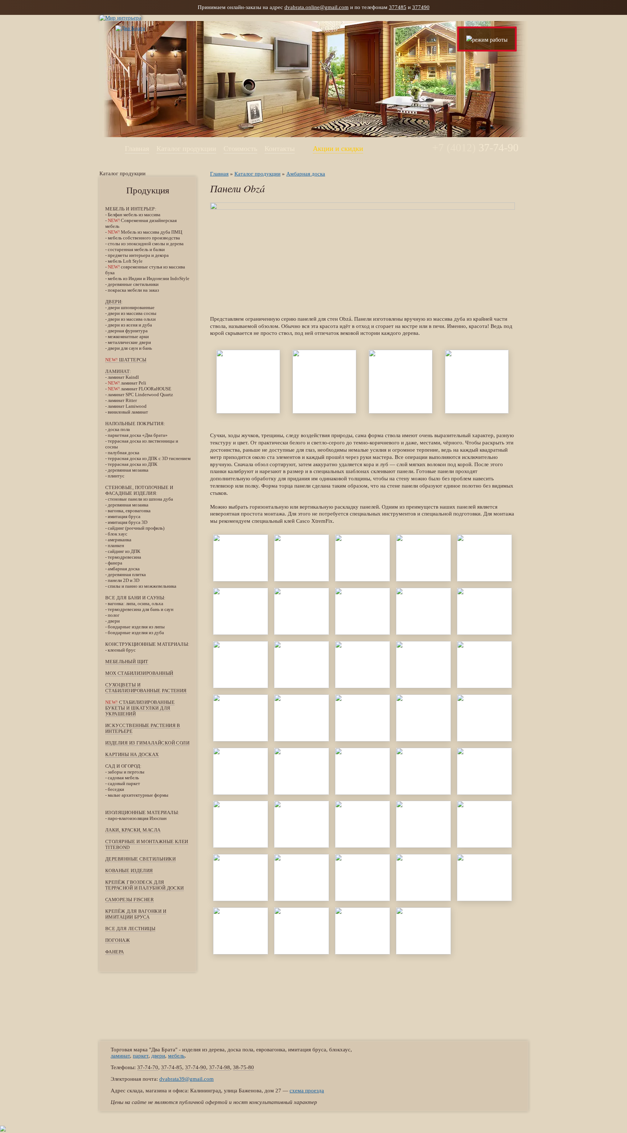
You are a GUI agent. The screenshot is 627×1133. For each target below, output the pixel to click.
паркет (140, 1056)
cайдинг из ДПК (124, 551)
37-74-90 (195, 1067)
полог (113, 615)
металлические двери (129, 342)
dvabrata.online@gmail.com (316, 7)
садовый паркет (124, 783)
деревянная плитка (127, 574)
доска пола (119, 429)
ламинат (117, 371)
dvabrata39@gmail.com (186, 1079)
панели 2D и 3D (123, 580)
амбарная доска (124, 568)
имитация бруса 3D (127, 522)
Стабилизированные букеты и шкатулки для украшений (140, 708)
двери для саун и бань (130, 348)
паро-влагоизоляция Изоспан (137, 818)
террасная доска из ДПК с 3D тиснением (149, 458)
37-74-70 (147, 1067)
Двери (113, 301)
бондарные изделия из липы (136, 626)
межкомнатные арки (128, 336)
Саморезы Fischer (129, 899)
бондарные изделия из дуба (136, 632)
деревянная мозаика (128, 470)
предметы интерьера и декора (138, 255)
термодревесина (124, 557)
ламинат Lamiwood (127, 406)
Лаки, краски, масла (133, 830)
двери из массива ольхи (132, 319)
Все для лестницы (130, 928)
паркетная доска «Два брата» (138, 435)
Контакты (280, 148)
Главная (137, 148)
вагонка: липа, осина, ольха (135, 603)
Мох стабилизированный (139, 673)
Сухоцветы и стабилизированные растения (146, 687)
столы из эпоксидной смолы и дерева (146, 243)
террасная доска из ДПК (132, 464)
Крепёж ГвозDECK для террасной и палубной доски (144, 885)
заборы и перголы (126, 772)
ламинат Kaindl (123, 377)
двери (114, 621)
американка (119, 539)
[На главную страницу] (122, 28)
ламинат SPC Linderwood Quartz (140, 394)
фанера (115, 563)
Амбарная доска (305, 174)
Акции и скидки (338, 148)
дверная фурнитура (128, 330)
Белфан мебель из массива (134, 214)
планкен (116, 545)
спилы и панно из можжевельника (142, 586)
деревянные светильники (133, 284)
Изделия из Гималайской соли (147, 743)
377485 (397, 7)
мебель (176, 1056)
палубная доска (123, 452)
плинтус (116, 476)
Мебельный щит (126, 661)
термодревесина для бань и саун (140, 609)
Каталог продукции (186, 148)
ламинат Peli (127, 383)
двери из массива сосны (132, 313)
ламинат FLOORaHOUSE (139, 388)
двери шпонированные (131, 307)
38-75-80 (243, 1067)
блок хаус (117, 534)
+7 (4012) (475, 147)
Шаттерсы (126, 359)
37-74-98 (219, 1067)
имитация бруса (124, 516)
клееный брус (122, 650)
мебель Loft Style (125, 261)
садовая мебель (123, 777)
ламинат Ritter (122, 400)
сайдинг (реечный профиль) (136, 528)
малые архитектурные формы (138, 795)
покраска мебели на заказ (133, 290)
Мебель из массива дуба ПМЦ (145, 232)
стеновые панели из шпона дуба (140, 499)
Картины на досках (132, 754)
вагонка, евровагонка (129, 510)
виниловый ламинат (128, 412)
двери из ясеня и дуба (130, 325)
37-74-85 (171, 1067)
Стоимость (240, 148)
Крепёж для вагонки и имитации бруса (135, 914)
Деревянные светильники (140, 859)
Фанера (114, 952)
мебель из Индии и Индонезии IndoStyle (148, 278)
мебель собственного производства (144, 238)
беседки (116, 789)
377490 (421, 7)
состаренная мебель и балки (136, 249)
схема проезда (307, 1090)
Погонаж (117, 940)
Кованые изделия (129, 870)
